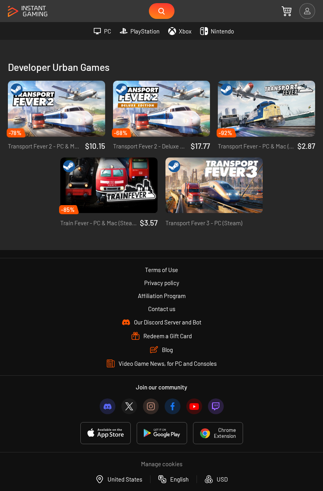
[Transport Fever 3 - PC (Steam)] (214, 185)
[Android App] (162, 433)
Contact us (161, 308)
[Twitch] (216, 406)
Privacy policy (161, 282)
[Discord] (107, 406)
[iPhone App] (105, 433)
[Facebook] (172, 406)
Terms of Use (161, 269)
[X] (129, 406)
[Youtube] (194, 406)
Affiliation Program (162, 295)
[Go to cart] (286, 11)
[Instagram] (151, 406)
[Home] (27, 11)
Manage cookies (161, 463)
